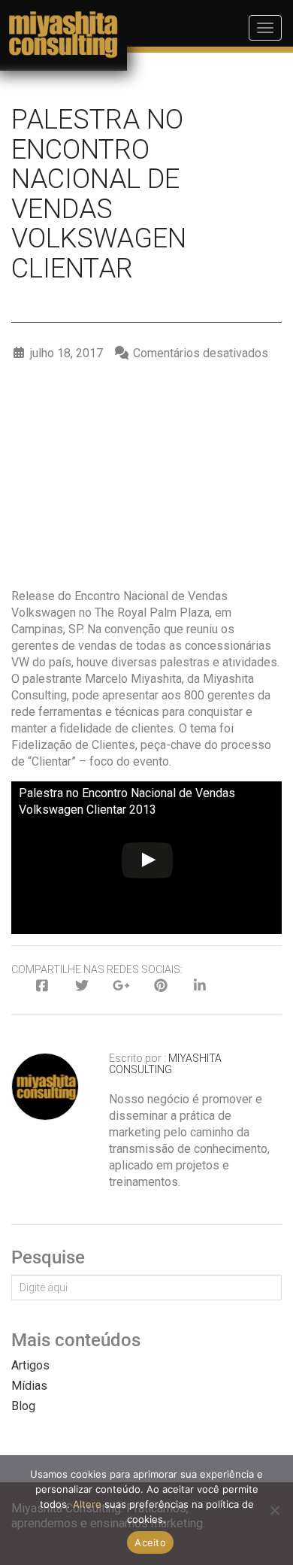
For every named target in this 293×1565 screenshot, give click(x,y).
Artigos (30, 1365)
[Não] (274, 1510)
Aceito (150, 1542)
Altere (87, 1504)
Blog (23, 1406)
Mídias (29, 1385)
